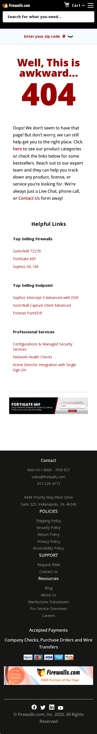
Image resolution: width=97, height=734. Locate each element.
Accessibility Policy (48, 548)
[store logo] (22, 5)
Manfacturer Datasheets (48, 601)
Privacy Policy (48, 541)
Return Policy (48, 534)
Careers (48, 615)
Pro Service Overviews (48, 608)
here (17, 149)
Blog (49, 587)
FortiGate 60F (24, 258)
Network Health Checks (32, 356)
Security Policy (48, 527)
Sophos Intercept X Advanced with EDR (45, 297)
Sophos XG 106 (26, 266)
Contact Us (29, 198)
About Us (48, 594)
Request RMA (48, 564)
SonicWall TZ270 (27, 251)
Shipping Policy (48, 520)
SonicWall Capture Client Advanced (42, 305)
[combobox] (48, 17)
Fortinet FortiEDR (27, 313)
